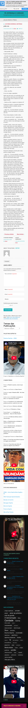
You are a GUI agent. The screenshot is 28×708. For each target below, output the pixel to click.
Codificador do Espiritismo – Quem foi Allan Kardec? (12, 412)
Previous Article (9, 234)
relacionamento (8, 652)
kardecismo (18, 645)
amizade (17, 610)
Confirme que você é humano (11, 303)
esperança (7, 635)
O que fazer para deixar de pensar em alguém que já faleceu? (14, 440)
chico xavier (7, 623)
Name (9, 289)
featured (6, 640)
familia (19, 637)
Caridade (7, 261)
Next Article (20, 234)
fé (10, 640)
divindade (12, 630)
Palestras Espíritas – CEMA (10, 338)
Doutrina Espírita (9, 633)
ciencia (13, 623)
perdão (13, 650)
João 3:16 (6, 26)
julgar (13, 645)
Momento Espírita (8, 506)
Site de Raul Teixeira (8, 512)
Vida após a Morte (10, 659)
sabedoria (7, 655)
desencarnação (8, 628)
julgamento (7, 645)
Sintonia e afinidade (17, 406)
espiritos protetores (10, 637)
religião (15, 652)
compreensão (8, 625)
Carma (17, 621)
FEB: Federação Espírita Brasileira (12, 496)
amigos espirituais (9, 610)
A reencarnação (10, 618)
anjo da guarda (9, 615)
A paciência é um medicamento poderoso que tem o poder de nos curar (13, 402)
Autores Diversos (10, 24)
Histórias (19, 24)
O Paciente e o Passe (15, 409)
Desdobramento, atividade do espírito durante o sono (13, 422)
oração (21, 647)
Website (7, 299)
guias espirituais (15, 640)
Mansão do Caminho (8, 500)
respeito (20, 652)
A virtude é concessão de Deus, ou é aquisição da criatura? (13, 397)
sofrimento (13, 655)
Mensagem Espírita (8, 503)
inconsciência (8, 642)
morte (16, 647)
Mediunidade (9, 647)
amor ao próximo (16, 613)
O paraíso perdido (8, 237)
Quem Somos (18, 389)
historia (21, 640)
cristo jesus (16, 625)
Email (9, 294)
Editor (15, 28)
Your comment (11, 273)
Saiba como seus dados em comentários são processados (12, 317)
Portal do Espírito (8, 509)
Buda (19, 618)
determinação (17, 628)
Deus (6, 630)
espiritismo (14, 635)
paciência (7, 650)
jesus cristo (15, 642)
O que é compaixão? (18, 238)
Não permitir (16, 8)
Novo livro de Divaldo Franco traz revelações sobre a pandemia (13, 432)
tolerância (20, 655)
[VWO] (5, 8)
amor (6, 613)
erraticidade (19, 633)
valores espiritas (8, 657)
